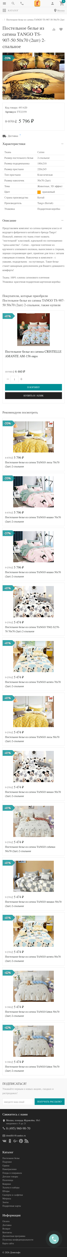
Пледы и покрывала (12, 1172)
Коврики (6, 1183)
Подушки (7, 1161)
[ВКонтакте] (4, 1141)
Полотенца (7, 1180)
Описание (9, 220)
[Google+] (15, 1141)
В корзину (33, 387)
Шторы (5, 1191)
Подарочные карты (11, 1205)
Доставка (6, 1225)
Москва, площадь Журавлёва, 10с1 (23, 1120)
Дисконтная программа (13, 1235)
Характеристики (13, 143)
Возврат (6, 1228)
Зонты (5, 1202)
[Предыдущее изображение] (7, 329)
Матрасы (6, 1198)
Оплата (5, 1221)
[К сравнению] (53, 29)
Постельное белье (11, 1158)
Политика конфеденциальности (17, 1239)
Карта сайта (8, 1243)
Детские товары (10, 1176)
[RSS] (26, 1141)
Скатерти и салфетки (12, 1194)
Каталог (13, 10)
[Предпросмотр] (33, 329)
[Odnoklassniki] (10, 1141)
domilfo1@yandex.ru (16, 1135)
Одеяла (5, 1165)
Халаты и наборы (10, 1187)
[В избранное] (61, 29)
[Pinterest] (21, 1141)
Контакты (7, 1232)
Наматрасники (9, 1169)
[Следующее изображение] (60, 329)
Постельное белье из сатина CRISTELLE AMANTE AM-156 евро (33, 353)
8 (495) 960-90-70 (18, 1128)
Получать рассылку (49, 1101)
